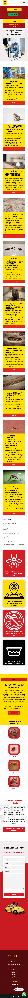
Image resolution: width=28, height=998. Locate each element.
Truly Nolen (14, 972)
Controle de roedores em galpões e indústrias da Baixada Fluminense (14, 306)
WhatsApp (14, 15)
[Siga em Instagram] (8, 958)
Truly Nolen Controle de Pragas (14, 830)
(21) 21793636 (14, 9)
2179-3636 (14, 962)
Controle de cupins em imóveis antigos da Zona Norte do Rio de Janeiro (14, 395)
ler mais (14, 103)
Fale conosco (14, 713)
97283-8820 (14, 964)
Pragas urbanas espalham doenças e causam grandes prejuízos (14, 603)
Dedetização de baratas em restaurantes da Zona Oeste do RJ (14, 261)
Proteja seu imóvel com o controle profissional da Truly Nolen (14, 633)
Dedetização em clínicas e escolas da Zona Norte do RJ (13, 83)
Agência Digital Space (18, 996)
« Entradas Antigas (7, 519)
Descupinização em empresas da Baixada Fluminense (13, 350)
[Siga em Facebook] (16, 956)
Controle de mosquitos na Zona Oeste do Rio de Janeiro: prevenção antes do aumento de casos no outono (13, 491)
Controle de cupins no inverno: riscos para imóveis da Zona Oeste (14, 216)
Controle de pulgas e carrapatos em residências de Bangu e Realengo (14, 128)
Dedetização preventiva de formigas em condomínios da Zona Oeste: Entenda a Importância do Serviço (13, 441)
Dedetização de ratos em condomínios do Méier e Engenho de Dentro (14, 174)
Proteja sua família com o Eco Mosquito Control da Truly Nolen (14, 573)
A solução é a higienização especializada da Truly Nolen (14, 662)
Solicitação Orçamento (14, 977)
